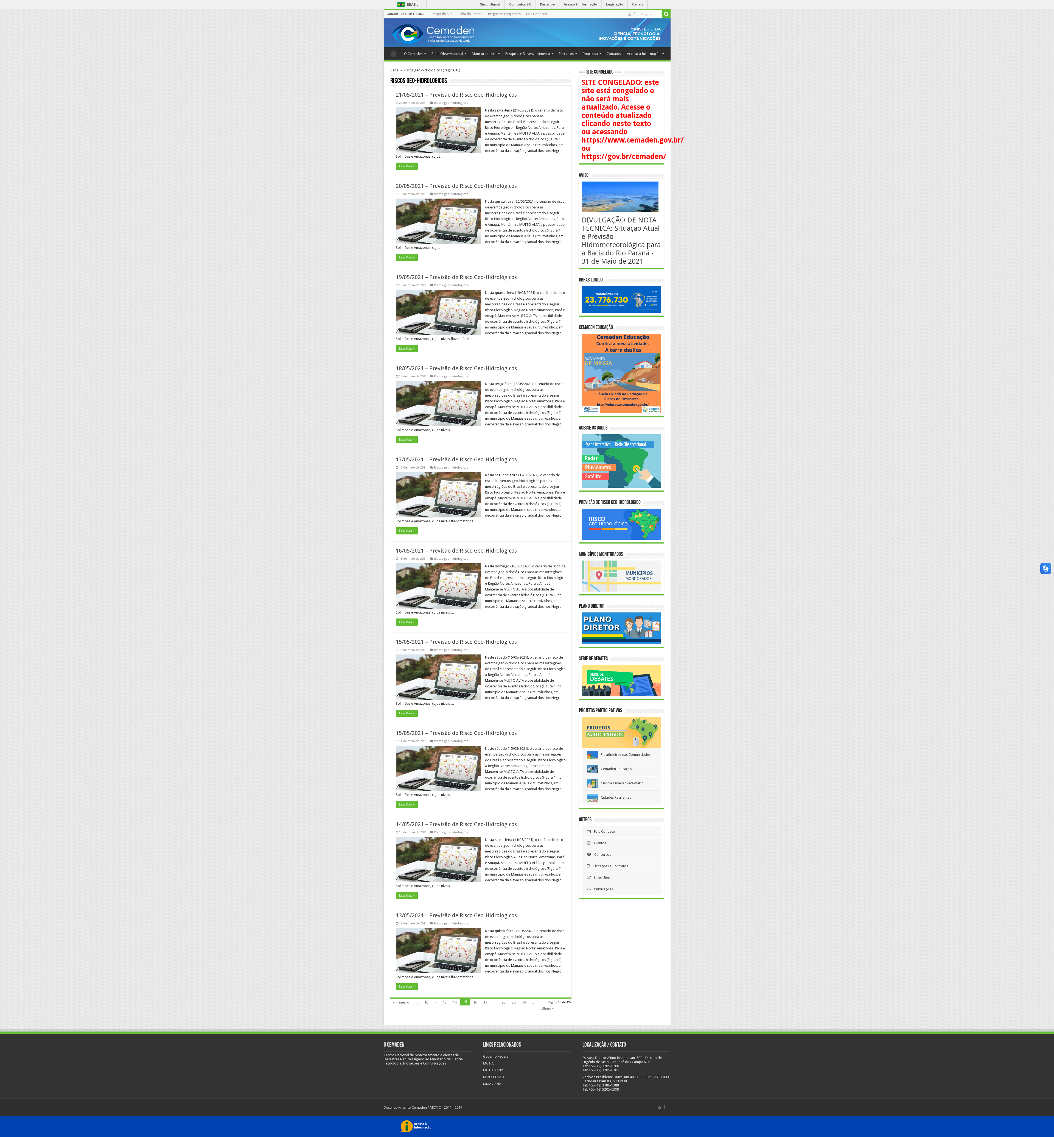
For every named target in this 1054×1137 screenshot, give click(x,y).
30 (513, 1002)
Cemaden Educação (615, 769)
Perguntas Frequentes (504, 14)
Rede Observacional (447, 54)
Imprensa (590, 54)
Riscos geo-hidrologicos (451, 103)
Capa (394, 70)
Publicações (602, 889)
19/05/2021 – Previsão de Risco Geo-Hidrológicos (456, 277)
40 (524, 1002)
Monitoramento (484, 54)
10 (426, 1002)
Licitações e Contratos (609, 866)
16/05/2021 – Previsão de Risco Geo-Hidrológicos (456, 550)
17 (485, 1002)
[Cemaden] (433, 33)
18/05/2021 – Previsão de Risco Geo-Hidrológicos (456, 368)
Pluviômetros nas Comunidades (624, 755)
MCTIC (488, 1063)
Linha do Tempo (470, 14)
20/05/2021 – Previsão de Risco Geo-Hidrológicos (456, 186)
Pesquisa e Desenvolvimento (527, 54)
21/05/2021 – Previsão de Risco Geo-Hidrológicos (456, 94)
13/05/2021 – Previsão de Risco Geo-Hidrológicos (456, 915)
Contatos (614, 54)
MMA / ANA (492, 1084)
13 (445, 1002)
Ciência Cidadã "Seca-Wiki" (620, 783)
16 (475, 1002)
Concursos (601, 854)
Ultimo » (547, 1008)
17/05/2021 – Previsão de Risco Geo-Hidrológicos (456, 459)
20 (503, 1002)
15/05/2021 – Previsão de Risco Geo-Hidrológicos (456, 642)
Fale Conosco (536, 14)
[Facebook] (634, 14)
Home (393, 53)
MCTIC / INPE (493, 1070)
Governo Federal (496, 1056)
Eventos (598, 843)
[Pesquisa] (666, 14)
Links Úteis (600, 878)
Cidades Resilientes (614, 797)
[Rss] (629, 14)
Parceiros (566, 54)
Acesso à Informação (644, 54)
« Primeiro (401, 1002)
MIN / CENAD (493, 1077)
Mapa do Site (442, 14)
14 (455, 1002)
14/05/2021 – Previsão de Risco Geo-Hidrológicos (456, 824)
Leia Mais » (406, 166)
